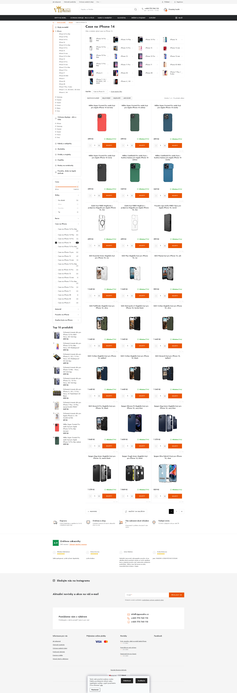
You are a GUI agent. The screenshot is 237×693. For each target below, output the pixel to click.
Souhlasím (141, 681)
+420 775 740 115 (151, 8)
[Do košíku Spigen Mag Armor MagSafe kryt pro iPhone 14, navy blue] (175, 446)
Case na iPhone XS (68, 299)
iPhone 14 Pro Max (64, 34)
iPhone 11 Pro (63, 70)
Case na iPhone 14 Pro (68, 239)
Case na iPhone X (68, 303)
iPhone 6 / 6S (63, 92)
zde (101, 685)
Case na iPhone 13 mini (68, 260)
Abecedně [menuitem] (127, 98)
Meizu (58, 108)
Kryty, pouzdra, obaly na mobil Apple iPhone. (133, 641)
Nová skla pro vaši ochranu (128, 647)
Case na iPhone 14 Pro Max (68, 230)
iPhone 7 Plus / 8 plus (65, 87)
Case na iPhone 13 (68, 256)
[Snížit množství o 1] (90, 145)
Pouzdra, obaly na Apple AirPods (67, 172)
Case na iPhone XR (68, 295)
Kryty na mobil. (63, 27)
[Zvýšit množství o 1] (99, 145)
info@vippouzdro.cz (140, 614)
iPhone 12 (62, 59)
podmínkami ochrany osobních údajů (153, 600)
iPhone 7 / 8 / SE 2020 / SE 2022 (69, 90)
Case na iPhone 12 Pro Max (68, 265)
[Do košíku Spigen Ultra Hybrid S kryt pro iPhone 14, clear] (175, 496)
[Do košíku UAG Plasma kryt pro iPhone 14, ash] (175, 295)
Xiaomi (59, 103)
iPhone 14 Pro (63, 39)
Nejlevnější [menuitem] (106, 98)
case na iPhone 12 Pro (68, 270)
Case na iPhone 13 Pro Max (68, 247)
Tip (68, 212)
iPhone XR (62, 84)
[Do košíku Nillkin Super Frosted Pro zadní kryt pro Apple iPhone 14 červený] (109, 145)
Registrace (180, 2)
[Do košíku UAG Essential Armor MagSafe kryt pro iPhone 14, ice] (109, 295)
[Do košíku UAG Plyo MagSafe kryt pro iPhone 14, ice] (142, 295)
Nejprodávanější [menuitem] (93, 98)
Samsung (59, 97)
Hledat (135, 9)
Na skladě (68, 200)
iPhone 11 (62, 73)
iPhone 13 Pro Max (64, 45)
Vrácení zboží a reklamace (60, 659)
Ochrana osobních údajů (86, 2)
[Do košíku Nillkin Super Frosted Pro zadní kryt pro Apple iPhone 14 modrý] (175, 145)
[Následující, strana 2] (176, 511)
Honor (59, 105)
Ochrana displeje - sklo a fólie (67, 118)
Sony (58, 111)
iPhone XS (62, 81)
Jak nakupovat (57, 2)
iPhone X (61, 78)
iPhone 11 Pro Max (64, 67)
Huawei (59, 100)
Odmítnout (127, 681)
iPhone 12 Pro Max (64, 56)
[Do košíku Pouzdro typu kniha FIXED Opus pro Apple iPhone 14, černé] (175, 245)
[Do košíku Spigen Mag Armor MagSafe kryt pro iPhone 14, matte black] (109, 496)
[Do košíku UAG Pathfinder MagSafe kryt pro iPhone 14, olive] (109, 345)
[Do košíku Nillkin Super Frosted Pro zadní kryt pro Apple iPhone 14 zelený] (142, 145)
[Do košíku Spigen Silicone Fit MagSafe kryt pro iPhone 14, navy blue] (142, 446)
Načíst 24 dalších (136, 511)
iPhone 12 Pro (63, 62)
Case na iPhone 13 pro (68, 252)
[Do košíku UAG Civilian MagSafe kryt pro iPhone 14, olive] (175, 345)
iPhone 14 (62, 42)
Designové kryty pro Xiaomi (128, 654)
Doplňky (61, 160)
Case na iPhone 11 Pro (68, 287)
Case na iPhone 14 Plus (68, 235)
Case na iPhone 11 (68, 291)
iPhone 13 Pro (63, 48)
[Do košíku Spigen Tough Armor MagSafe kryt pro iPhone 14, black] (142, 496)
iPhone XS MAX (63, 76)
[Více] (179, 18)
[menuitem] (60, 18)
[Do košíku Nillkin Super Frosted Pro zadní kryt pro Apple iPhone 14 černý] (109, 195)
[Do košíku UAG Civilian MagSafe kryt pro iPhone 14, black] (142, 395)
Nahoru (93, 511)
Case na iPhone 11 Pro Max (68, 282)
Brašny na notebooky (65, 165)
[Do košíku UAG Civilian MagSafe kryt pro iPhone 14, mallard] (109, 395)
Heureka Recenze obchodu (118, 670)
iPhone (59, 31)
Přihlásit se (176, 595)
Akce (68, 204)
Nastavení (95, 690)
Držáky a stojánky (64, 154)
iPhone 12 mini (63, 64)
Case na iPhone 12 (68, 274)
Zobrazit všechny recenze (78, 544)
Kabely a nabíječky (65, 143)
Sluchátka (61, 149)
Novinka (68, 208)
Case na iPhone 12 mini (68, 277)
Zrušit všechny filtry (116, 91)
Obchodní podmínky (70, 2)
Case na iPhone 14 (68, 243)
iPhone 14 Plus (63, 37)
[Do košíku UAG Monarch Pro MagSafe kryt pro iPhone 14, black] (109, 446)
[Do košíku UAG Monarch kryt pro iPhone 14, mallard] (175, 396)
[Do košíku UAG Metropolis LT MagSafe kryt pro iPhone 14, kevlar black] (142, 345)
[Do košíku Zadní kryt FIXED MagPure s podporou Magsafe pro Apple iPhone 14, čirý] (142, 245)
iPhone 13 (62, 51)
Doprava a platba (58, 655)
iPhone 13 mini (63, 53)
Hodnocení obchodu (59, 652)
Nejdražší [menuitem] (116, 98)
